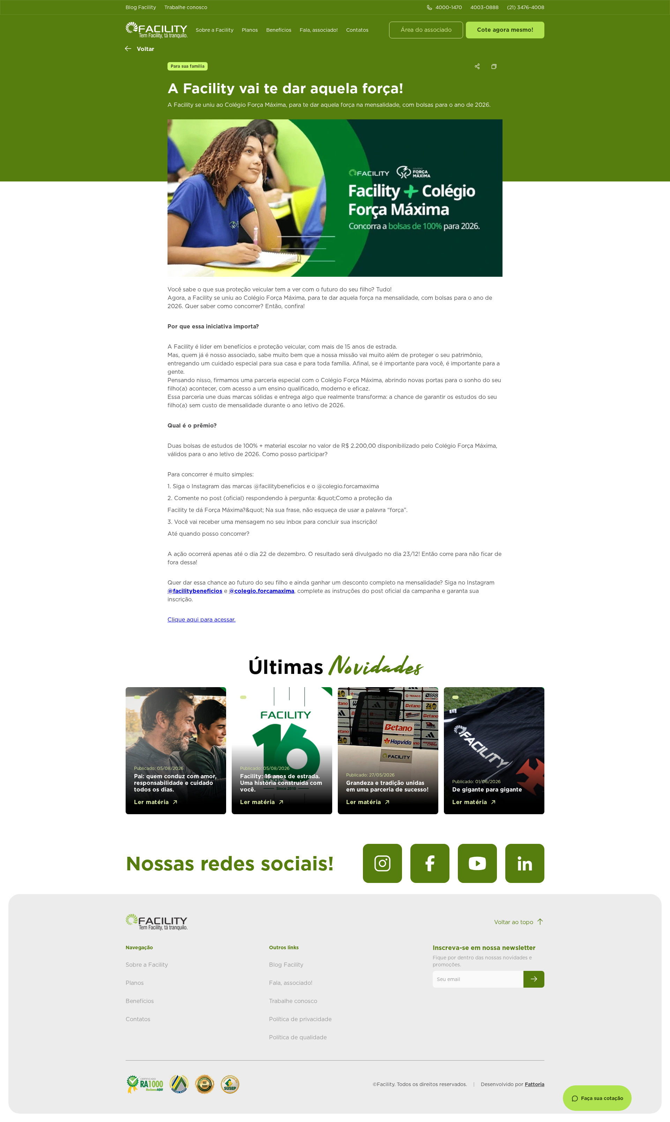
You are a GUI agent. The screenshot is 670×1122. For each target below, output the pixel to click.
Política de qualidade (298, 1037)
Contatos (357, 30)
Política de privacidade (300, 1019)
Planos (250, 30)
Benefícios (278, 30)
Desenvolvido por (512, 1084)
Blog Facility (141, 7)
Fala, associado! (319, 30)
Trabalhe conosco (185, 7)
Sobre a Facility (214, 30)
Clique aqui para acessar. (202, 619)
